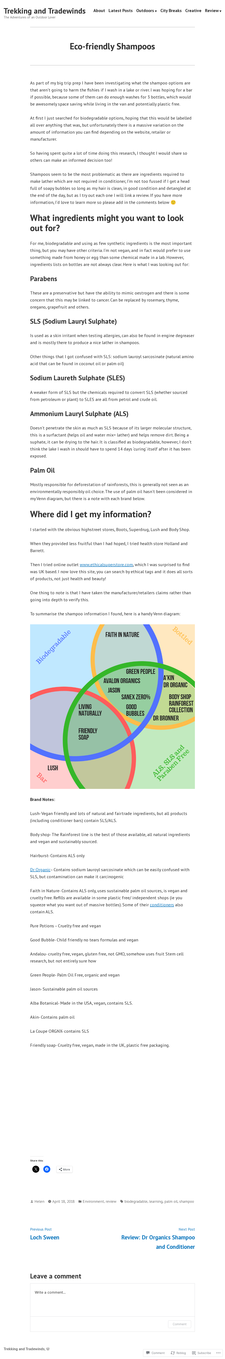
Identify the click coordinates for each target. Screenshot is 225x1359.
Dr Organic (40, 869)
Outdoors (145, 11)
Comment (180, 1324)
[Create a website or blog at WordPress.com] (47, 1348)
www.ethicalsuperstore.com (106, 564)
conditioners (162, 905)
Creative (193, 11)
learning (156, 1201)
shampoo (186, 1201)
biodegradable (135, 1201)
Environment (93, 1201)
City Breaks (171, 11)
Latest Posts (121, 11)
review (111, 1201)
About (99, 11)
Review (212, 11)
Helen (39, 1201)
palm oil (171, 1201)
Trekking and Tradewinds (45, 11)
